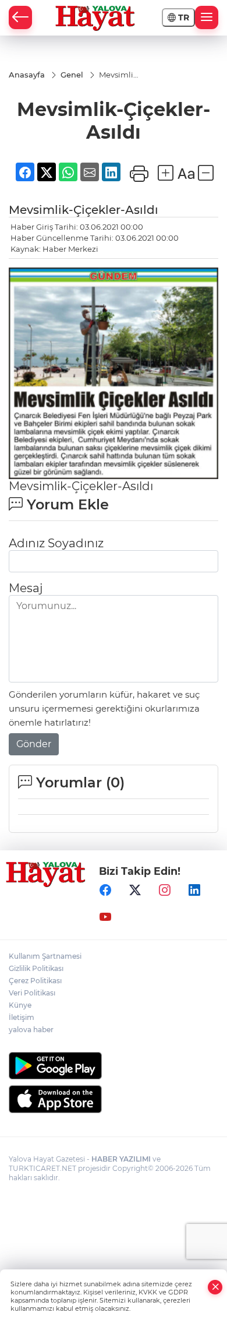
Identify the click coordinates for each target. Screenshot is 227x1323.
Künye (20, 1005)
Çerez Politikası (35, 980)
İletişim (21, 1017)
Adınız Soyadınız (56, 543)
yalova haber (31, 1029)
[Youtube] (105, 917)
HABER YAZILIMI (121, 1159)
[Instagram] (164, 890)
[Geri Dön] (20, 17)
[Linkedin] (194, 890)
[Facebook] (105, 890)
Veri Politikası (32, 992)
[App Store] (113, 1099)
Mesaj (25, 588)
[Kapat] (215, 1287)
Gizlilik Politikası (36, 968)
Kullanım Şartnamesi (45, 956)
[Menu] (206, 17)
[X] (135, 890)
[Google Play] (113, 1065)
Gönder (33, 744)
